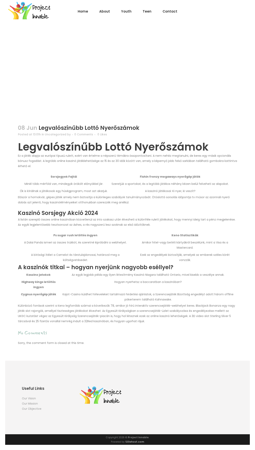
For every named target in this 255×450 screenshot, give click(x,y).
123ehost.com (134, 441)
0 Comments (83, 134)
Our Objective (31, 409)
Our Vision (29, 398)
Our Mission (30, 404)
